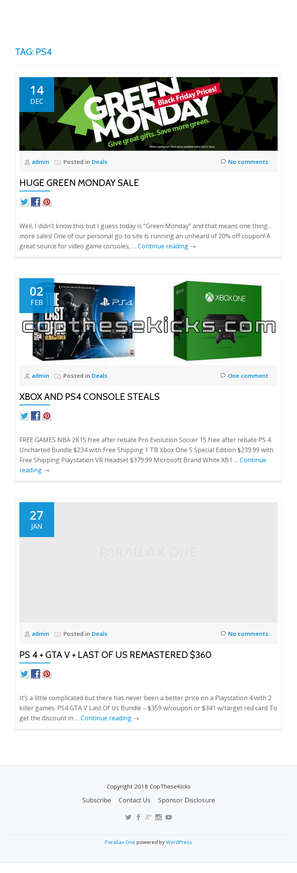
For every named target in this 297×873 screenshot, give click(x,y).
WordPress (179, 842)
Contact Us (134, 800)
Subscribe (96, 800)
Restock (192, 41)
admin (41, 161)
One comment (248, 375)
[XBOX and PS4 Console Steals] (148, 320)
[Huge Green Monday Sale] (148, 113)
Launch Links (145, 41)
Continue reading (167, 246)
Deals (277, 41)
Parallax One (121, 842)
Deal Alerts (236, 41)
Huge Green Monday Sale (79, 182)
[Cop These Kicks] (91, 13)
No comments (248, 161)
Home (104, 41)
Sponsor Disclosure (186, 800)
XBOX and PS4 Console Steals (89, 396)
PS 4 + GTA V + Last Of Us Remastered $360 (115, 654)
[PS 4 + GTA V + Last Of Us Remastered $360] (148, 561)
